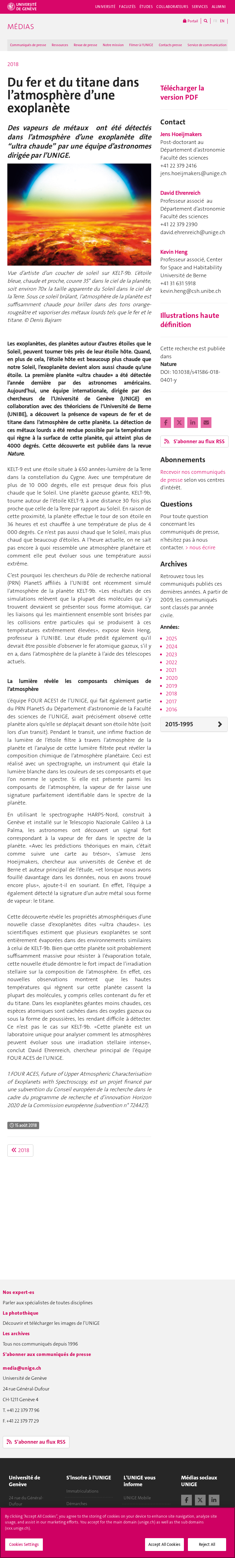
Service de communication (207, 45)
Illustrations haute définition (189, 320)
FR (215, 21)
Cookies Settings (24, 1544)
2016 (171, 709)
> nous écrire (200, 547)
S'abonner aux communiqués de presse (47, 1354)
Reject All (207, 1544)
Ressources (60, 45)
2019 (171, 686)
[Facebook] (166, 422)
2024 (171, 646)
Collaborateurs (172, 6)
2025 (171, 638)
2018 (13, 64)
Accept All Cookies (164, 1544)
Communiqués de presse (28, 45)
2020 (172, 678)
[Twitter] (180, 422)
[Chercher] (205, 21)
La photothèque (21, 1313)
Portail (192, 21)
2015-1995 (179, 724)
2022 (171, 662)
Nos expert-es (18, 1292)
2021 (171, 670)
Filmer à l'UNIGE (141, 45)
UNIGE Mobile (137, 1498)
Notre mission (113, 45)
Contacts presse (170, 45)
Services (200, 6)
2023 (171, 654)
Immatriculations (82, 1491)
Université (105, 6)
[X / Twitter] (200, 1499)
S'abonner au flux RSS (198, 441)
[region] (117, 1532)
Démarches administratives (80, 1506)
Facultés (127, 6)
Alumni (219, 6)
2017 (171, 701)
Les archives (16, 1333)
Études (146, 6)
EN (222, 21)
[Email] (206, 422)
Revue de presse (85, 45)
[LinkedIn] (193, 422)
